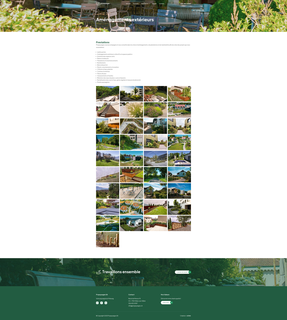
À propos (136, 3)
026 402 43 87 (185, 4)
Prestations (144, 3)
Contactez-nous (182, 272)
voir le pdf (166, 302)
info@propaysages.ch (135, 306)
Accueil (128, 3)
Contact (161, 3)
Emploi (154, 3)
